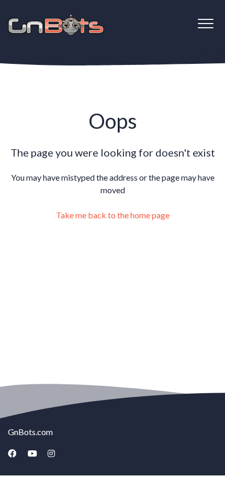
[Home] (56, 24)
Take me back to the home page (113, 215)
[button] (205, 23)
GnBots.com (30, 432)
